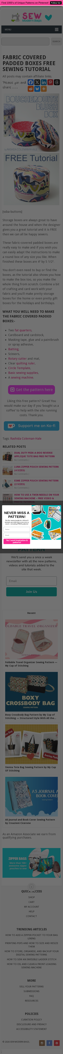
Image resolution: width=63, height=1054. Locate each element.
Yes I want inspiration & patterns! (17, 541)
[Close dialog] (58, 508)
